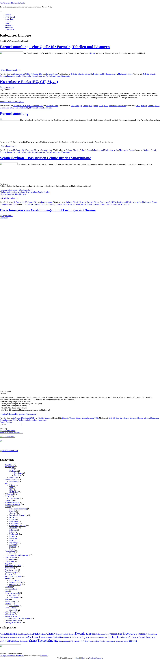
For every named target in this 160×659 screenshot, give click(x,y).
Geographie (93, 106)
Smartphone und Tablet (8, 204)
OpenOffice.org (15, 585)
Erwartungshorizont (12, 502)
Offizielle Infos (10, 557)
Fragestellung (10, 551)
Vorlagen (8, 604)
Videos (7, 599)
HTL (106, 106)
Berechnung (124, 418)
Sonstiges (8, 587)
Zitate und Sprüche (12, 620)
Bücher (7, 496)
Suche (17, 641)
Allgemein (8, 465)
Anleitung (11, 633)
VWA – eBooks (10, 608)
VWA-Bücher (14, 498)
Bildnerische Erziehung (18, 509)
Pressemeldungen (11, 572)
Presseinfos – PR (11, 570)
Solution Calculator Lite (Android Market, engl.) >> (19, 414)
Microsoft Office (15, 583)
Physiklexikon (20, 194)
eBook (156, 106)
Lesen (11, 469)
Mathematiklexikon (7, 194)
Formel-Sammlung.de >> (10, 70)
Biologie (74, 74)
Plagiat (7, 564)
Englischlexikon (44, 192)
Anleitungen (9, 467)
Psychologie (13, 543)
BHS (72, 106)
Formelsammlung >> (9, 146)
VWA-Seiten (9, 614)
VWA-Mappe (14, 606)
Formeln (3, 76)
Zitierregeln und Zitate (13, 623)
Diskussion (9, 500)
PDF (31, 108)
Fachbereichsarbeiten (12, 505)
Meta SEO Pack (80, 658)
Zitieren (133, 640)
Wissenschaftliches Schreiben (97, 641)
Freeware (129, 633)
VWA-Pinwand (15, 597)
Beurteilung (13, 481)
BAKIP (12, 486)
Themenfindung (11, 589)
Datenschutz (9, 30)
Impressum (9, 27)
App (117, 418)
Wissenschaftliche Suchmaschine (114, 641)
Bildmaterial (9, 494)
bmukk (29, 634)
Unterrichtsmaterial (12, 593)
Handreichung (152, 634)
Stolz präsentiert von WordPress (12, 656)
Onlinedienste (10, 559)
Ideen (11, 553)
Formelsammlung (14, 113)
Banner (7, 23)
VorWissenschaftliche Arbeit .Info (12, 3)
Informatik (88, 74)
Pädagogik (13, 538)
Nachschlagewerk (38, 76)
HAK (101, 106)
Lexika (18, 76)
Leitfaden (12, 637)
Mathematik (122, 74)
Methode (49, 637)
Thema (92, 53)
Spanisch (12, 547)
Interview (17, 475)
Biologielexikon (6, 192)
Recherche (9, 574)
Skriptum (133, 637)
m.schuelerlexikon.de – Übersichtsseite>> (16, 190)
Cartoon (42, 634)
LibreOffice (24, 637)
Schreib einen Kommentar (60, 76)
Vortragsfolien (75, 641)
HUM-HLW (14, 492)
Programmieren (93, 637)
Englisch (90, 202)
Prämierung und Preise (13, 566)
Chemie (81, 74)
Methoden (13, 471)
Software (8, 578)
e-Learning (13, 595)
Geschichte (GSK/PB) (108, 202)
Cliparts (58, 634)
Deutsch (83, 202)
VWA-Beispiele (10, 612)
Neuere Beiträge (6, 422)
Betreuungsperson (11, 479)
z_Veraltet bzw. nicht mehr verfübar (18, 618)
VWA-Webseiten (11, 616)
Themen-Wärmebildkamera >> (11, 433)
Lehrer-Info (9, 19)
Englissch (51, 204)
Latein (11, 532)
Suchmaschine (24, 641)
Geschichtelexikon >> (9, 198)
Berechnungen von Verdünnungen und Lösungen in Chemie (48, 210)
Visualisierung (10, 601)
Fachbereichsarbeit (102, 634)
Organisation (9, 561)
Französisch (13, 521)
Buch (35, 633)
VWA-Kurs (9, 25)
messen (43, 637)
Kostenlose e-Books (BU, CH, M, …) (29, 82)
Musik (11, 536)
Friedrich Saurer (52, 74)
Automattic (44, 656)
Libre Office (14, 580)
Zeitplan (126, 641)
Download (82, 633)
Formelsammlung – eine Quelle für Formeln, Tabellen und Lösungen (55, 47)
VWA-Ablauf (10, 17)
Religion (12, 545)
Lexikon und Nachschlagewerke (105, 74)
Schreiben (13, 477)
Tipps (7, 591)
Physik (130, 74)
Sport (11, 549)
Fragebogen (18, 473)
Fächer (82, 150)
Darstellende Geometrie (18, 515)
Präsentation (9, 568)
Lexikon (8, 21)
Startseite (8, 15)
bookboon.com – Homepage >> (12, 102)
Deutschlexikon (31, 192)
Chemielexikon (19, 192)
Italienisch (13, 530)
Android (112, 418)
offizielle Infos (74, 637)
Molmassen (154, 418)
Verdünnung (22, 420)
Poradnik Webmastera (96, 658)
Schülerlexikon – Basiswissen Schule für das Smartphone (45, 158)
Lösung (146, 418)
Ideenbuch (13, 610)
